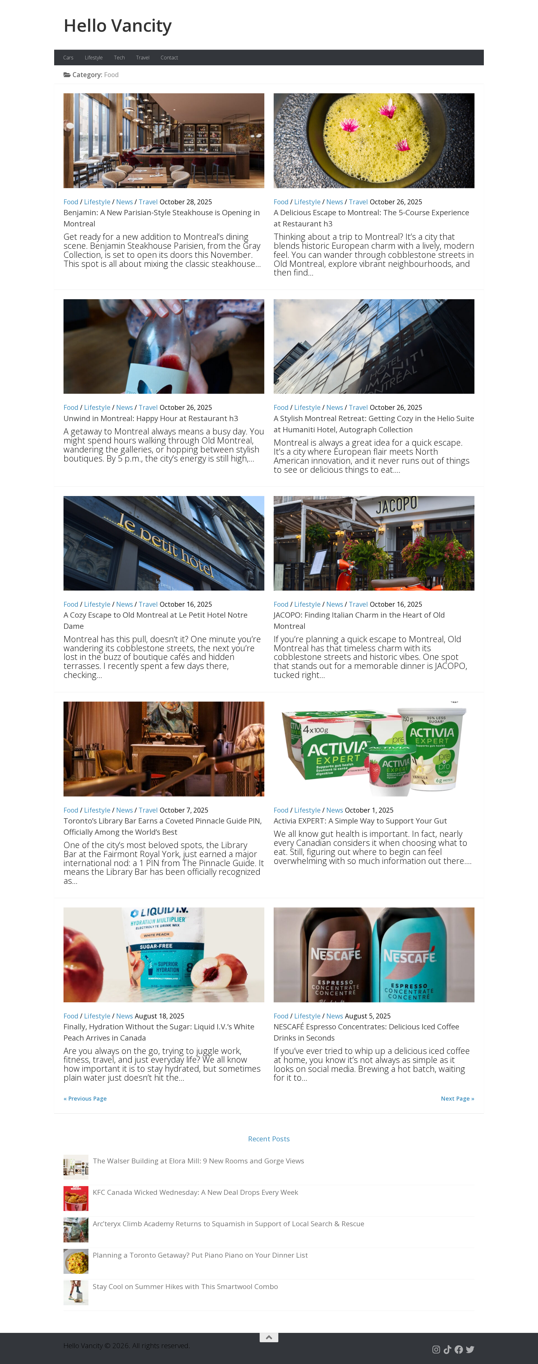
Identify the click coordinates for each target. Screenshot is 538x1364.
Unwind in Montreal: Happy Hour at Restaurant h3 (151, 418)
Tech (119, 57)
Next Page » (457, 1098)
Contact (169, 57)
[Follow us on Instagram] (436, 1349)
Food (71, 201)
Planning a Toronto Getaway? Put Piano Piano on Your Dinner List (200, 1255)
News (124, 201)
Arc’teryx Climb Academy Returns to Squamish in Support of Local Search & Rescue (228, 1223)
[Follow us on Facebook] (459, 1349)
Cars (68, 57)
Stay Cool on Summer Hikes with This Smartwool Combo (185, 1286)
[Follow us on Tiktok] (447, 1349)
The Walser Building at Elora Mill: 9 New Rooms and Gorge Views (198, 1161)
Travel (142, 57)
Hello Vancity (118, 25)
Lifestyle (94, 57)
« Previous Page (85, 1098)
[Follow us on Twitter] (470, 1349)
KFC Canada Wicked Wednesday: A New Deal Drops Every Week (195, 1192)
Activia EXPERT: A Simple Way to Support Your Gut (360, 820)
